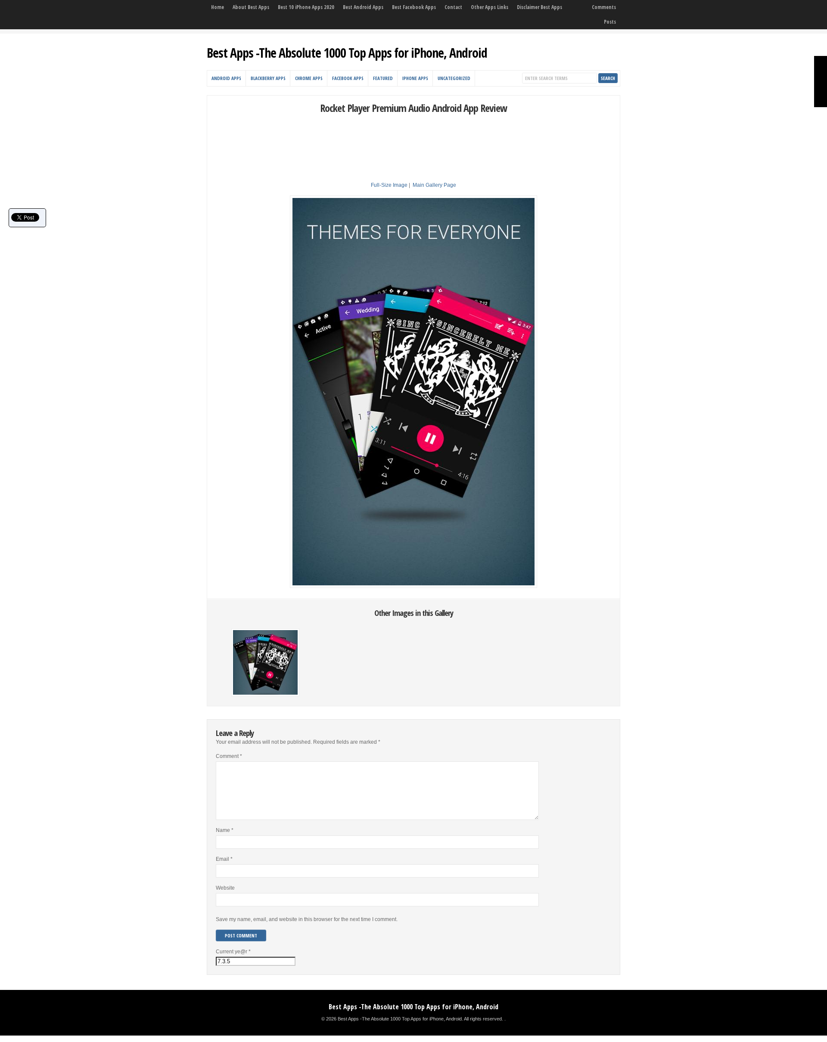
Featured (383, 78)
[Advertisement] (413, 134)
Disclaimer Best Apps (539, 7)
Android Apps (226, 78)
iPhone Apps (415, 78)
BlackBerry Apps (268, 78)
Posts (610, 21)
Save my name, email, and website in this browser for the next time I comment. (307, 919)
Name (224, 830)
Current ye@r (233, 952)
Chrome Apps (309, 78)
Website (225, 888)
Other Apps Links (489, 7)
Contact (453, 7)
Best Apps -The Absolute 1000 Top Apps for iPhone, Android (347, 53)
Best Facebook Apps (414, 7)
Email (224, 859)
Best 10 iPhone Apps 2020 (306, 7)
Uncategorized (454, 78)
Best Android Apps (363, 7)
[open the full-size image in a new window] (413, 586)
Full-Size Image (389, 185)
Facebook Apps (348, 78)
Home (217, 7)
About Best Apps (251, 7)
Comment (229, 756)
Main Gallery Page (434, 185)
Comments (604, 7)
